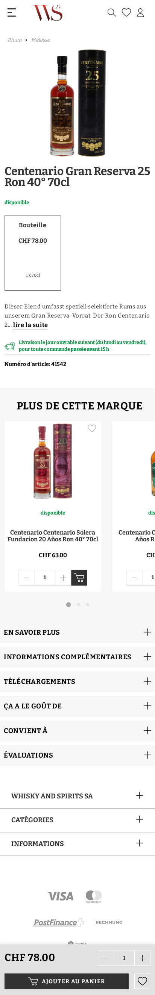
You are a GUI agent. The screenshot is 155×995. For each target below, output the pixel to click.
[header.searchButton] (112, 12)
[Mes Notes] (125, 12)
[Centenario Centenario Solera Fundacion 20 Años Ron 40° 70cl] (53, 461)
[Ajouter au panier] (79, 578)
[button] (77, 632)
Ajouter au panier (73, 981)
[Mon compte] (140, 13)
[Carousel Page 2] (78, 604)
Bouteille (32, 225)
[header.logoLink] (48, 13)
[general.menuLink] (12, 12)
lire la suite (30, 325)
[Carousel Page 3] (87, 604)
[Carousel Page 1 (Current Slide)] (68, 604)
